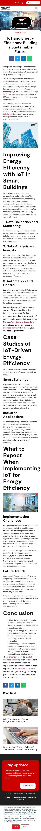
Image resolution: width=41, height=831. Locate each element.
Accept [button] (16, 827)
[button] (36, 8)
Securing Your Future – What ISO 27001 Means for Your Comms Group (20, 748)
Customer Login (33, 3)
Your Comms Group (24, 668)
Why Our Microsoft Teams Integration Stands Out (15, 720)
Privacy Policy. (30, 814)
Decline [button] (25, 827)
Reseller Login (19, 3)
